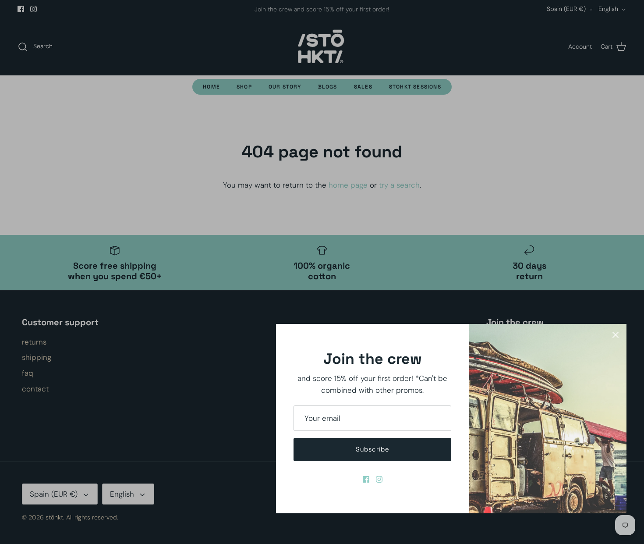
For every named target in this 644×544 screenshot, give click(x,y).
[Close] (615, 335)
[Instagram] (379, 479)
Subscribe (372, 449)
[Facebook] (366, 479)
